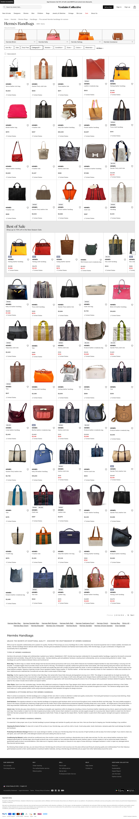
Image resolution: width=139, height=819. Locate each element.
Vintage (70, 13)
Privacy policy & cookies (42, 790)
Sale (86, 13)
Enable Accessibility (7, 2)
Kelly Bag (10, 675)
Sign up (127, 7)
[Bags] (51, 13)
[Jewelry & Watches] (67, 13)
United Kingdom (11, 816)
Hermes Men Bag (14, 623)
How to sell (62, 766)
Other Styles (11, 685)
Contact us (89, 768)
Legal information (24, 790)
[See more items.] (134, 253)
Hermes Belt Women (49, 623)
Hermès (13, 19)
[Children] (44, 13)
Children (40, 13)
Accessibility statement (10, 790)
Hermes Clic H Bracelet (55, 626)
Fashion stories (116, 777)
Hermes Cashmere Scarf (85, 623)
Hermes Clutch (102, 623)
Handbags (33, 19)
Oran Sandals (120, 626)
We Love (79, 13)
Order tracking (37, 766)
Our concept (7, 766)
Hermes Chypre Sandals (103, 626)
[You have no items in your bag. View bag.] (134, 7)
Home (6, 19)
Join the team (116, 774)
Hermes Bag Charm (21, 626)
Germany (26, 816)
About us (115, 766)
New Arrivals (6, 13)
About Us (94, 13)
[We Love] (83, 13)
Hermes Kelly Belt (66, 623)
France (4, 816)
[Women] (30, 13)
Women (25, 13)
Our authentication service (41, 768)
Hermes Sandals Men (31, 623)
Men (32, 13)
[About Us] (99, 13)
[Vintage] (75, 13)
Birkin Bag (10, 664)
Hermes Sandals (86, 626)
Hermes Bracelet (37, 626)
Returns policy (37, 771)
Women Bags (23, 19)
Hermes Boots (71, 626)
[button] (134, 7)
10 (128, 615)
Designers (17, 13)
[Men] (36, 13)
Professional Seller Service (67, 774)
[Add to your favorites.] (28, 84)
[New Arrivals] (12, 13)
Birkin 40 (125, 623)
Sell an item (108, 7)
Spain (31, 816)
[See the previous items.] (5, 253)
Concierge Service (9, 768)
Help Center (89, 766)
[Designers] (22, 13)
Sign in (119, 7)
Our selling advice (64, 768)
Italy (35, 816)
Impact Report (116, 771)
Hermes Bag (115, 623)
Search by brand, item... (13, 7)
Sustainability (116, 768)
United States (19, 816)
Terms (32, 790)
